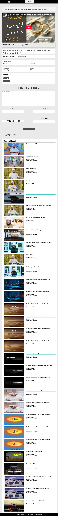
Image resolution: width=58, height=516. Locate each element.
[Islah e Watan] (14, 259)
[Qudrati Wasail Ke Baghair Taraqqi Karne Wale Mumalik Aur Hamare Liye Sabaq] (14, 210)
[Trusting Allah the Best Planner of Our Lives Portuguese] (14, 309)
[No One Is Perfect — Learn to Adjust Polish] (14, 395)
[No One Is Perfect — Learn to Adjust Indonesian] (14, 407)
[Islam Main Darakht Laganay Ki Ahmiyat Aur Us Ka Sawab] (14, 247)
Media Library (14, 9)
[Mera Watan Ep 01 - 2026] (14, 161)
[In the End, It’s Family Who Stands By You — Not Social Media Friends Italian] (14, 493)
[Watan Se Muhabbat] (14, 173)
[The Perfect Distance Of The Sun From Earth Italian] (14, 444)
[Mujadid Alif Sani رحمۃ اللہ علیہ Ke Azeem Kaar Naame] (14, 235)
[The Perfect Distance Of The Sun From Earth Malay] (14, 432)
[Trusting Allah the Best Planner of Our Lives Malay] (14, 333)
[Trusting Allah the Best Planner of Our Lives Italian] (14, 346)
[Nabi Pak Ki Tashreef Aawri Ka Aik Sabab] (14, 222)
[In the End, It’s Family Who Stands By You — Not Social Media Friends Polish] (14, 481)
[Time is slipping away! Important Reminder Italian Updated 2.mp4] (14, 383)
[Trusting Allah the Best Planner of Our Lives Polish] (14, 284)
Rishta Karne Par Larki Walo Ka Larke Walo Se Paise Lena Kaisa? (32, 9)
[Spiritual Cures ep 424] (14, 149)
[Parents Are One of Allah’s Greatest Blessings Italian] (14, 296)
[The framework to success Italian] (14, 456)
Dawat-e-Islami (8, 9)
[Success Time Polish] (14, 469)
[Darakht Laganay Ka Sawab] (14, 272)
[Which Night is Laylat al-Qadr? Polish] (14, 506)
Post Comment (28, 129)
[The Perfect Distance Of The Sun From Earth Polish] (14, 419)
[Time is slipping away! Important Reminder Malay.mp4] (14, 370)
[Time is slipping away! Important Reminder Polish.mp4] (14, 358)
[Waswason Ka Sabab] (14, 198)
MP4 (6, 78)
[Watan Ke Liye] (14, 186)
